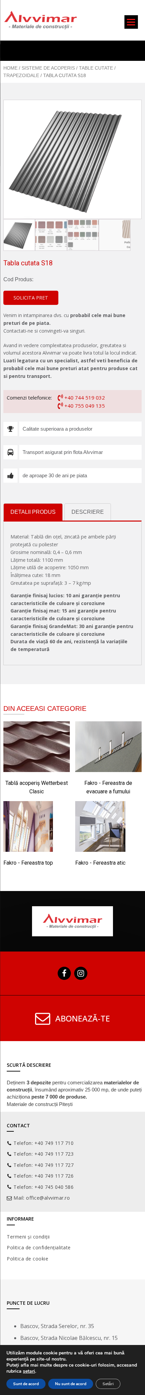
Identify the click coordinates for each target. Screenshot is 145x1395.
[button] (30, 298)
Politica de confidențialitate (39, 1247)
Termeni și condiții (28, 1236)
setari (29, 1371)
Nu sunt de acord (70, 1384)
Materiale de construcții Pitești (39, 1104)
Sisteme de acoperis (48, 68)
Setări (108, 1384)
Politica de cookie (27, 1258)
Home (10, 68)
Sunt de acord (26, 1384)
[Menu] (131, 22)
